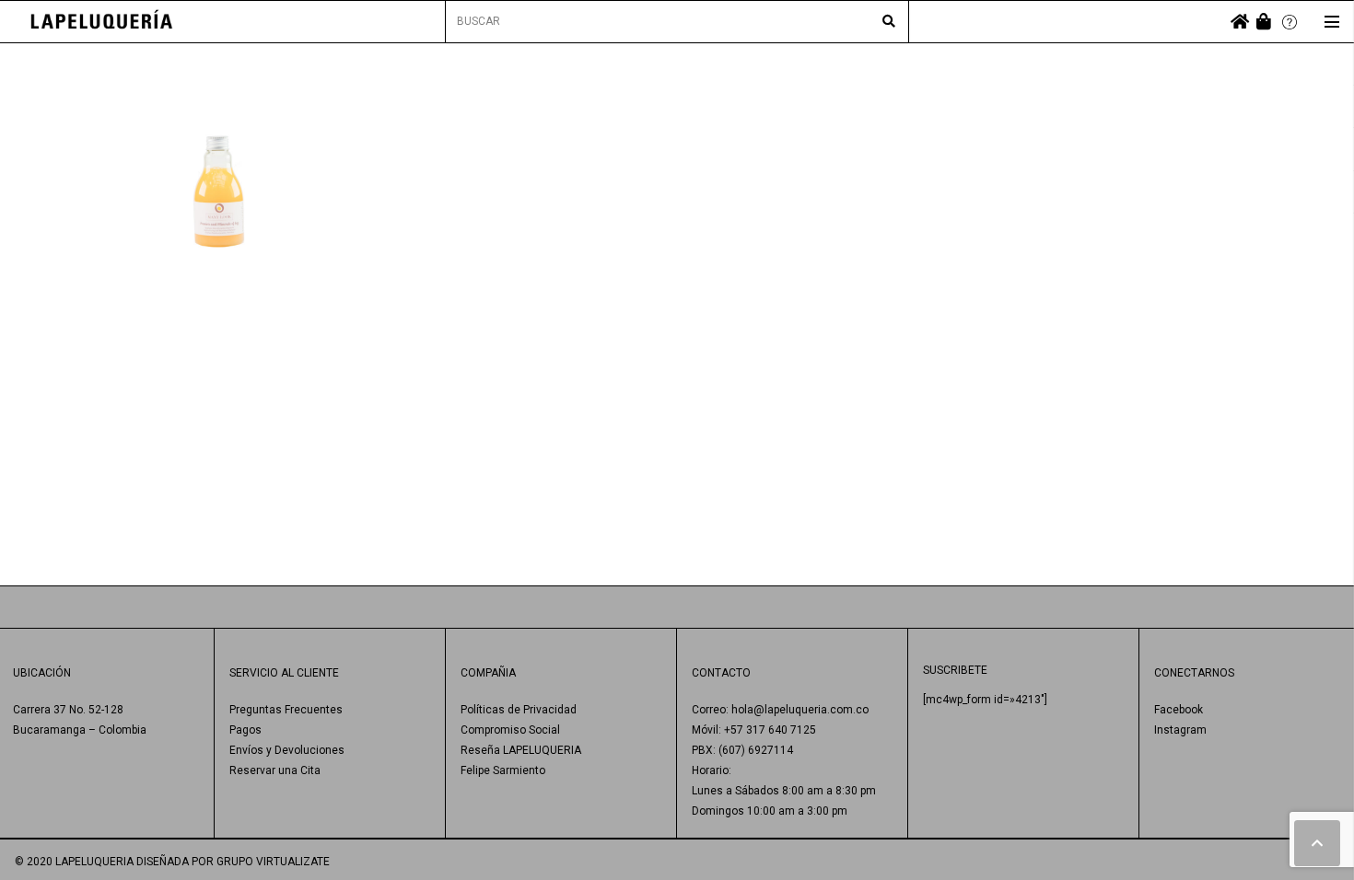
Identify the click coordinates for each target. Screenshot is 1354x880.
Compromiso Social (510, 730)
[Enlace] (102, 22)
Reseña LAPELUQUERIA (521, 750)
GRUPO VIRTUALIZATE (273, 861)
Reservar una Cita (275, 770)
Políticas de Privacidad (519, 709)
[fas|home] (1240, 21)
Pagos (245, 730)
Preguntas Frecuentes (286, 709)
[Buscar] (888, 22)
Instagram (1180, 730)
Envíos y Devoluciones (286, 750)
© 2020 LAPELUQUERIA (74, 861)
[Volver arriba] (1317, 843)
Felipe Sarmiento (503, 770)
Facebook (1178, 709)
